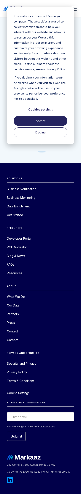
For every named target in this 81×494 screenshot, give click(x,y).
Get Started (15, 215)
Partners (13, 314)
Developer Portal (19, 238)
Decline (40, 132)
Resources (14, 273)
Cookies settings (40, 109)
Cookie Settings (18, 393)
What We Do (16, 296)
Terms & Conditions (21, 381)
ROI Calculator (17, 247)
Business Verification (21, 189)
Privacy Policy (17, 372)
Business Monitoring (21, 197)
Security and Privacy (21, 363)
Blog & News (16, 256)
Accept (41, 121)
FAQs (10, 264)
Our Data (13, 305)
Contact (12, 331)
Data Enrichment (18, 206)
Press (11, 322)
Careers (12, 340)
